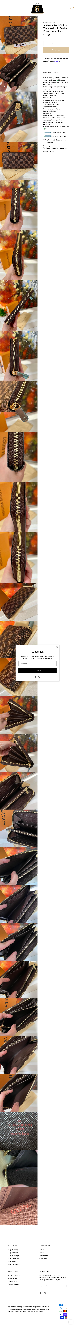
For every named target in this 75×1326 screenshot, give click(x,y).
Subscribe (37, 670)
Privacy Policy (12, 1281)
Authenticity (43, 1256)
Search (41, 1250)
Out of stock (56, 50)
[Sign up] (66, 1286)
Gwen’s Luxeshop (49, 22)
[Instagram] (39, 676)
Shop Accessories (14, 1264)
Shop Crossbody (13, 1253)
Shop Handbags (13, 1250)
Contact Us (43, 1259)
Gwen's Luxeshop (17, 1306)
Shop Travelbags (13, 1256)
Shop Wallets (12, 1261)
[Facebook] (36, 676)
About (41, 1253)
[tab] (48, 73)
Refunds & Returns (14, 1275)
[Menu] (3, 8)
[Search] (67, 8)
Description (47, 73)
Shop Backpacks (13, 1259)
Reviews (55, 73)
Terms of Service (13, 1284)
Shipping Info (12, 1278)
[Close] (57, 647)
